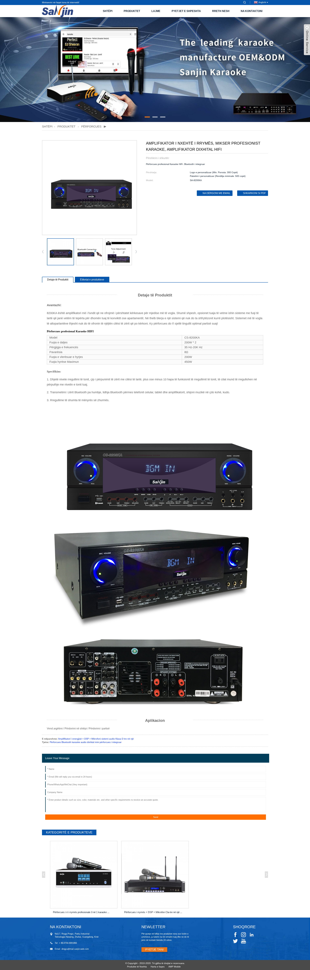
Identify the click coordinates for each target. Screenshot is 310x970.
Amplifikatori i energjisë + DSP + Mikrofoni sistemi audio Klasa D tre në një (96, 738)
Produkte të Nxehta (137, 966)
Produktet (132, 11)
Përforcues (91, 126)
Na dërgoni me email (216, 193)
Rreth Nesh (220, 11)
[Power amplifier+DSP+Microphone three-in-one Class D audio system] (154, 874)
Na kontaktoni (251, 11)
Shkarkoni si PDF (254, 193)
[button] (147, 117)
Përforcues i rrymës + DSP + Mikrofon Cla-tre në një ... (153, 912)
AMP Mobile (174, 966)
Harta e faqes (158, 966)
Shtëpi (107, 11)
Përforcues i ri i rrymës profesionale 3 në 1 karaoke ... (81, 912)
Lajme (155, 11)
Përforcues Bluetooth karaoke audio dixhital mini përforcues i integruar (86, 742)
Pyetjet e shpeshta (186, 11)
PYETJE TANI (154, 949)
